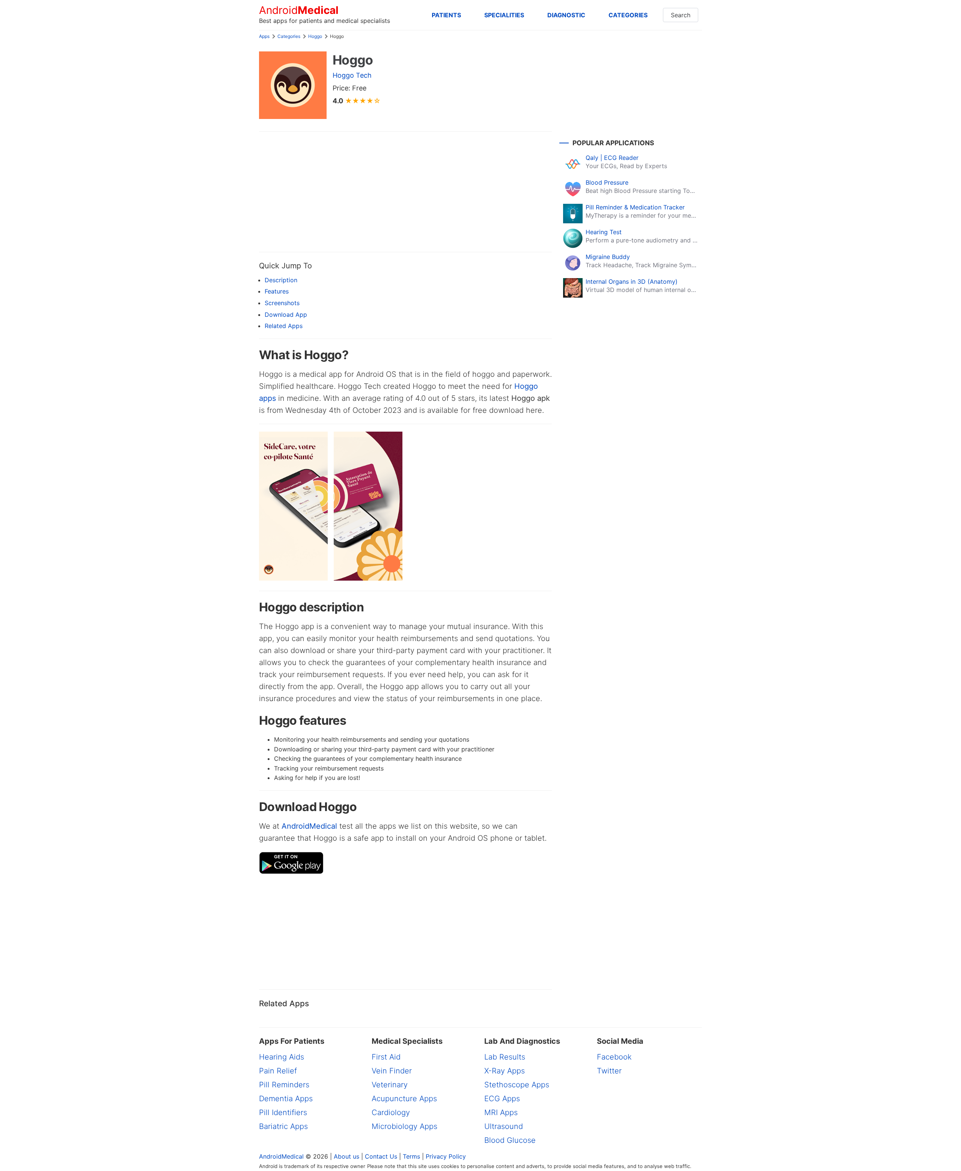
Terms (411, 1156)
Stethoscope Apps (516, 1084)
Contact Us (381, 1156)
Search (680, 15)
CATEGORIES (628, 15)
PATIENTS (446, 15)
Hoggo (315, 36)
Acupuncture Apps (404, 1098)
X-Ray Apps (504, 1070)
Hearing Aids (281, 1056)
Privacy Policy (446, 1156)
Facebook (614, 1056)
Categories (288, 36)
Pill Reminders (284, 1084)
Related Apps (284, 326)
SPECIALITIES (504, 15)
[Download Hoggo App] (291, 872)
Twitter (609, 1070)
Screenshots (282, 303)
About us (346, 1156)
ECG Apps (502, 1098)
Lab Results (504, 1056)
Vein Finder (392, 1070)
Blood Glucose (510, 1140)
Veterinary (390, 1084)
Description (281, 280)
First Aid (386, 1056)
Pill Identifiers (283, 1112)
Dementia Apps (286, 1098)
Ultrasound (503, 1126)
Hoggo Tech (352, 75)
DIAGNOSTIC (566, 15)
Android (299, 10)
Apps (264, 36)
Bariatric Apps (283, 1126)
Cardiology (391, 1112)
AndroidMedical (309, 826)
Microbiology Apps (404, 1126)
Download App (286, 314)
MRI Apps (501, 1112)
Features (277, 291)
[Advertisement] (405, 191)
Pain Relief (278, 1070)
